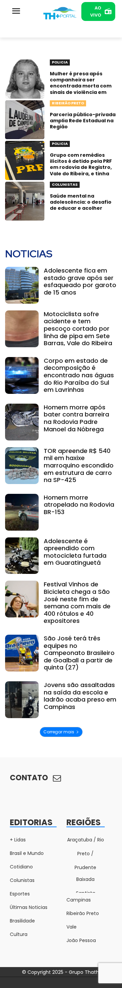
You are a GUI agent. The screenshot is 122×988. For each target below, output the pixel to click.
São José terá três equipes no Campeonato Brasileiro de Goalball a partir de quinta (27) (79, 653)
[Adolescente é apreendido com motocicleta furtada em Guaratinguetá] (22, 555)
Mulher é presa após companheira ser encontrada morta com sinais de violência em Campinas (80, 86)
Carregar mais (58, 732)
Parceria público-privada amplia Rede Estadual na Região (83, 120)
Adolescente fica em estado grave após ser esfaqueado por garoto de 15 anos (80, 281)
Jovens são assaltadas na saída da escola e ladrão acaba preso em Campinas (80, 696)
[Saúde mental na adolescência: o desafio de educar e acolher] (24, 201)
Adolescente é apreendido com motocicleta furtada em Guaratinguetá (75, 552)
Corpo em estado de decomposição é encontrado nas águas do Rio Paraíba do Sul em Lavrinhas (79, 375)
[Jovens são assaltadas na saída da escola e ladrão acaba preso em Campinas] (22, 699)
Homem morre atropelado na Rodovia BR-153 (79, 504)
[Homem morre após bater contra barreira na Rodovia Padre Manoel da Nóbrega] (22, 422)
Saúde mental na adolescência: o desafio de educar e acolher (80, 202)
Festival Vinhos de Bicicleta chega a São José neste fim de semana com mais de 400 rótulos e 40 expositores (77, 602)
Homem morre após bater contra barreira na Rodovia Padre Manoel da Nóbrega (76, 418)
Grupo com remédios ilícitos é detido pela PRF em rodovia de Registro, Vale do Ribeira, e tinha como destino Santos (81, 167)
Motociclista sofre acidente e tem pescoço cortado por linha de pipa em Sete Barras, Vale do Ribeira (78, 328)
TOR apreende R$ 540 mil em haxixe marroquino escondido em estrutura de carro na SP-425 (79, 465)
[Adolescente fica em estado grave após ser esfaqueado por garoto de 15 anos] (22, 285)
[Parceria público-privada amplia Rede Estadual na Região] (24, 120)
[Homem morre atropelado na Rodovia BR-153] (22, 512)
